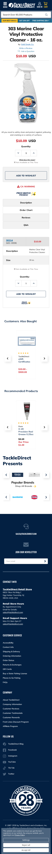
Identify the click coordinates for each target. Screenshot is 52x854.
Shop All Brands (24, 486)
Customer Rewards (11, 717)
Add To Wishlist (26, 175)
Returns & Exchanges (12, 665)
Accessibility (8, 643)
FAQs (5, 682)
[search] (46, 14)
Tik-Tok (11, 768)
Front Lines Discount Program (16, 722)
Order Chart (26, 210)
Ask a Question (27, 51)
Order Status (8, 660)
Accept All (26, 850)
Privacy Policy (20, 835)
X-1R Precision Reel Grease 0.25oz (25, 432)
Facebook (12, 750)
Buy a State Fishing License (15, 673)
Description (26, 202)
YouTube (12, 762)
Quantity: (26, 146)
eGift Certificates (24, 360)
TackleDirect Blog (15, 744)
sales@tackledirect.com (13, 612)
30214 (9, 240)
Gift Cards (7, 669)
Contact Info (8, 647)
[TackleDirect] (21, 5)
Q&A (26, 225)
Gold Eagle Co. (27, 44)
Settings (26, 840)
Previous (6, 475)
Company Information (12, 704)
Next (46, 475)
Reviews (26, 217)
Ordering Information (12, 656)
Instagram (12, 756)
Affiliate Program (10, 726)
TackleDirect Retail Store (17, 589)
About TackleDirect (11, 700)
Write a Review (25, 48)
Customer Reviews (11, 708)
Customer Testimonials (13, 713)
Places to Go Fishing (11, 678)
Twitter (11, 774)
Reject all (26, 845)
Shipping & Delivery (11, 651)
